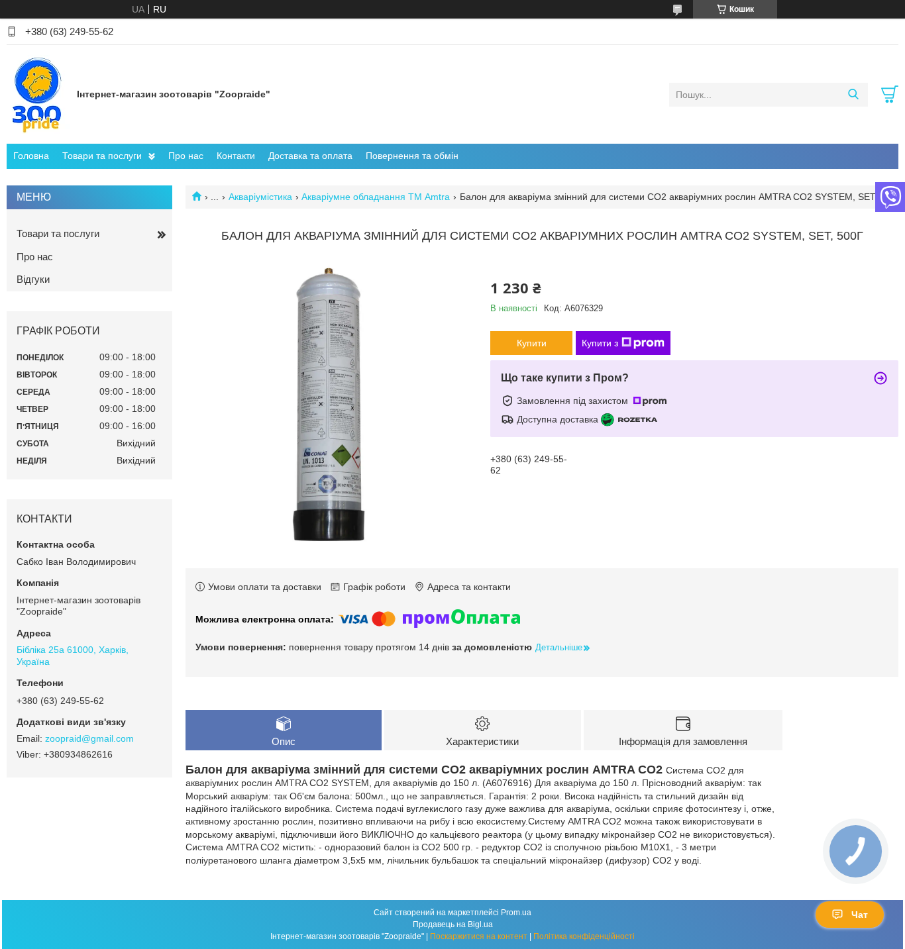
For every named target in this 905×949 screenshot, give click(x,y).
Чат (859, 914)
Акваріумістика (260, 196)
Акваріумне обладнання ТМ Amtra (375, 196)
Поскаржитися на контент (478, 936)
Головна (31, 155)
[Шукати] (853, 95)
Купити (532, 343)
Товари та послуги (102, 155)
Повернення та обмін (412, 155)
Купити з (600, 343)
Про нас (185, 155)
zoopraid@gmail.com (89, 738)
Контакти (236, 155)
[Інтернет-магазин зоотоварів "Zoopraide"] (38, 94)
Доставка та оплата (310, 155)
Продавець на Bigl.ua (453, 924)
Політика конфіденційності (584, 936)
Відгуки (33, 279)
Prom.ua (516, 912)
